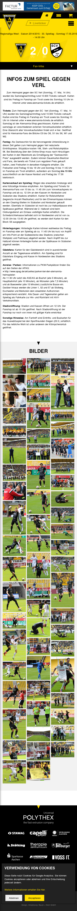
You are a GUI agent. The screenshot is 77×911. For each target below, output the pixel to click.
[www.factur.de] (38, 6)
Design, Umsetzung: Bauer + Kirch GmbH (38, 905)
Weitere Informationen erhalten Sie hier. (24, 889)
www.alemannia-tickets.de (40, 120)
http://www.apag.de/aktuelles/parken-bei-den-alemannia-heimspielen (32, 273)
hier (59, 130)
